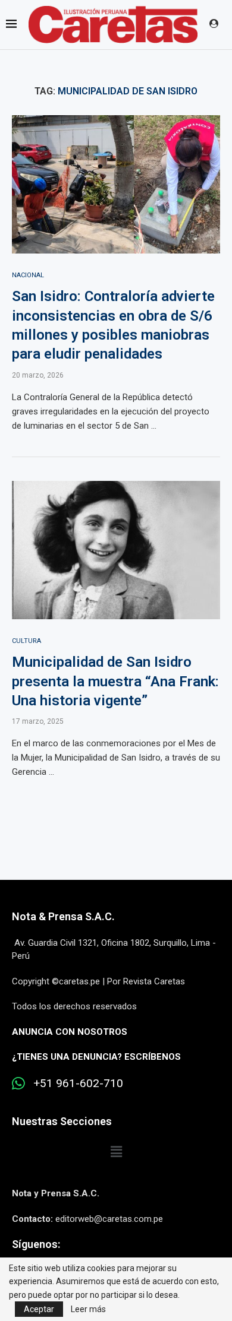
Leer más (88, 1309)
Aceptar (39, 1309)
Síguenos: (36, 1244)
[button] (116, 1152)
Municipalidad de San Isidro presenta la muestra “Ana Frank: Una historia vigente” (115, 681)
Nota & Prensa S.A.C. (63, 916)
